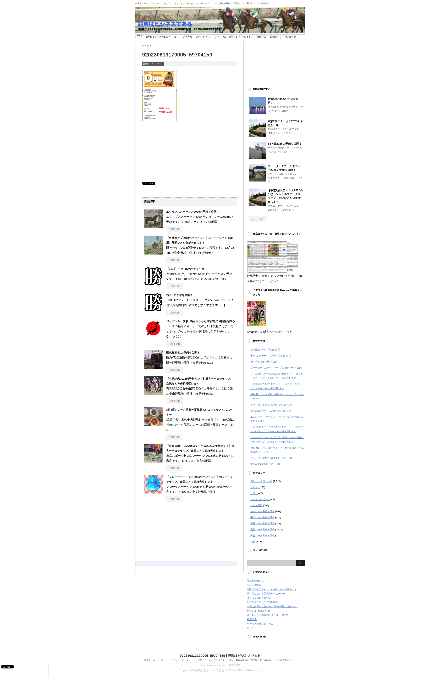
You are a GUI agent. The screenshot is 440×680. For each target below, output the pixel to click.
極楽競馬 (252, 619)
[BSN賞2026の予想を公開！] (257, 157)
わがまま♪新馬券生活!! (259, 610)
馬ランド (252, 628)
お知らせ (255, 487)
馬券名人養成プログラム (260, 623)
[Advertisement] (168, 153)
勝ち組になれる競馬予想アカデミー (266, 593)
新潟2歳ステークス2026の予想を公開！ (271, 410)
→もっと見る (257, 219)
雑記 (252, 541)
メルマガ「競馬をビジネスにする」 (235, 36)
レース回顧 (256, 505)
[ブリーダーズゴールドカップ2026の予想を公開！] (257, 180)
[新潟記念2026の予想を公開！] (257, 113)
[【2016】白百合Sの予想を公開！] (153, 284)
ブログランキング (205, 36)
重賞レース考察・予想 (262, 529)
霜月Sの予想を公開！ (179, 295)
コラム (254, 493)
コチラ (266, 281)
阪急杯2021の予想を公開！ (183, 352)
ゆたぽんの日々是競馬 (259, 597)
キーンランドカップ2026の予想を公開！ (272, 404)
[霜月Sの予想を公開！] (153, 310)
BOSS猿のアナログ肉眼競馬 (262, 602)
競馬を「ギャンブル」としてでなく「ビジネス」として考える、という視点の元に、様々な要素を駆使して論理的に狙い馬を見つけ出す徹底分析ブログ (220, 660)
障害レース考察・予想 (262, 535)
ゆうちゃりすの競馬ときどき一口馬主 (267, 615)
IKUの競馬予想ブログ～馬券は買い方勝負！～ (272, 589)
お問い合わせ (289, 36)
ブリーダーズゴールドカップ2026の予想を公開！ (277, 367)
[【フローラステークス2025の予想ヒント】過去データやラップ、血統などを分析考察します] (153, 492)
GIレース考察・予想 (261, 481)
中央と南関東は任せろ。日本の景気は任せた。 (272, 606)
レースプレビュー (260, 499)
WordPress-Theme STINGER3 (220, 665)
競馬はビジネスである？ (158, 36)
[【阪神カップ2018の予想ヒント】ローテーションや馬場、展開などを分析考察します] (153, 253)
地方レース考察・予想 (262, 511)
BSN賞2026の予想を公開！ (285, 143)
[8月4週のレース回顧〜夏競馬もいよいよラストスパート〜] (153, 425)
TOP (139, 36)
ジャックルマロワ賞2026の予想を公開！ (272, 458)
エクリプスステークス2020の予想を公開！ (192, 211)
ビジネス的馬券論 (183, 36)
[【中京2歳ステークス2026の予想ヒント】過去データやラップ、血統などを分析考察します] (257, 204)
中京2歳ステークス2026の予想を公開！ (271, 355)
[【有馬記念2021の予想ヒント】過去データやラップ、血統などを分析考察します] (153, 394)
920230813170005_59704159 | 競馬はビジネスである (220, 655)
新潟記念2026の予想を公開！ (266, 349)
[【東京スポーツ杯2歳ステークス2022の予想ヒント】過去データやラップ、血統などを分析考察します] (153, 461)
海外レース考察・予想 (262, 523)
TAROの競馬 (254, 585)
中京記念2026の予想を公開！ (266, 464)
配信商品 (261, 36)
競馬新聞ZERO (255, 580)
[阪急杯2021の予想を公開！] (153, 367)
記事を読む (175, 229)
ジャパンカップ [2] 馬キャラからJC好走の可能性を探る (200, 321)
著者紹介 (274, 36)
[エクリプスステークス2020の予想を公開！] (153, 227)
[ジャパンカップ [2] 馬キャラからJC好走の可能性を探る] (153, 336)
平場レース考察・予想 (262, 517)
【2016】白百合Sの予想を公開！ (186, 268)
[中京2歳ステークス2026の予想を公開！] (257, 135)
